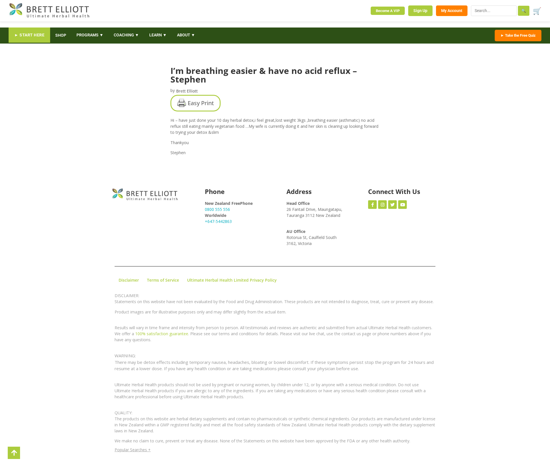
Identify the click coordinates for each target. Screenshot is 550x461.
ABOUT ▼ (186, 35)
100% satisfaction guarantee (161, 333)
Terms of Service (163, 280)
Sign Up (420, 10)
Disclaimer (129, 280)
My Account (451, 10)
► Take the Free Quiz (518, 35)
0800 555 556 (217, 209)
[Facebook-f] (372, 204)
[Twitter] (392, 204)
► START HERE (29, 35)
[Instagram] (382, 204)
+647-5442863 (218, 221)
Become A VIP (388, 11)
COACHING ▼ (126, 35)
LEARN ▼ (158, 35)
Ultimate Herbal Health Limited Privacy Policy (232, 280)
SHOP (60, 35)
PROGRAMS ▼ (89, 35)
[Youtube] (402, 204)
